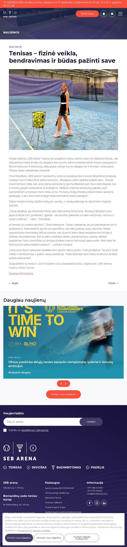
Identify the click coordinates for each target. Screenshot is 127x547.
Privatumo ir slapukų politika (34, 530)
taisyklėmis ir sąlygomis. (35, 430)
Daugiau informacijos (21, 273)
